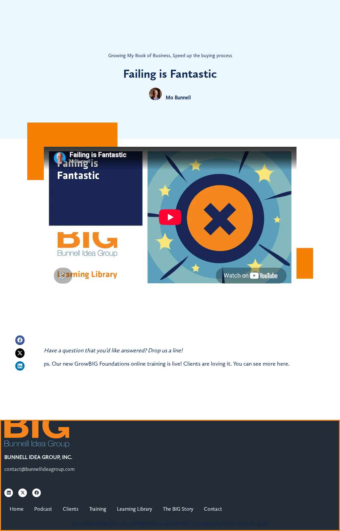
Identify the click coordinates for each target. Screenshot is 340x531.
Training (97, 509)
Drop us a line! (165, 350)
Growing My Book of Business (139, 55)
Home (17, 509)
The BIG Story (178, 509)
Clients (70, 509)
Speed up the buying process (202, 55)
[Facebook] (20, 340)
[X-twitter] (20, 353)
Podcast (43, 509)
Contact (213, 509)
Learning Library (134, 509)
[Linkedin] (20, 366)
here (282, 363)
